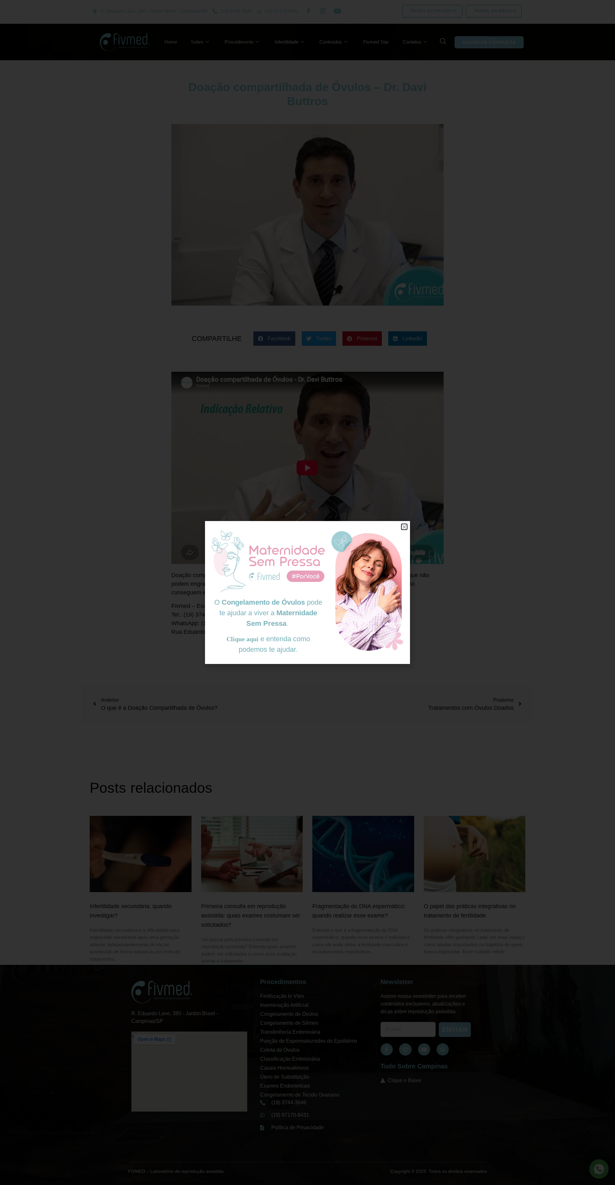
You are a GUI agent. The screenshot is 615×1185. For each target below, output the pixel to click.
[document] (307, 592)
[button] (404, 526)
